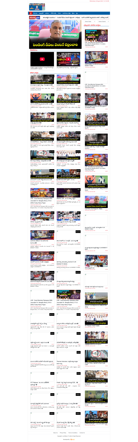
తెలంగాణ (35, 13)
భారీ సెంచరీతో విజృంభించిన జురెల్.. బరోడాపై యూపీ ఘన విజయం (79, 17)
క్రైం (77, 13)
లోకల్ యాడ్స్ (53, 13)
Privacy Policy (63, 432)
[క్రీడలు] (68, 79)
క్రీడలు (73, 13)
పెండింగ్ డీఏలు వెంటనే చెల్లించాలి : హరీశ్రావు (49, 17)
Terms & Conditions (72, 432)
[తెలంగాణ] (42, 136)
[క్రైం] (68, 98)
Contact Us (82, 432)
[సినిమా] (68, 173)
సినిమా (59, 13)
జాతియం (47, 13)
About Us (55, 432)
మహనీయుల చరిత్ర (66, 13)
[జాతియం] (42, 79)
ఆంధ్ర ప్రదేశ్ (41, 13)
